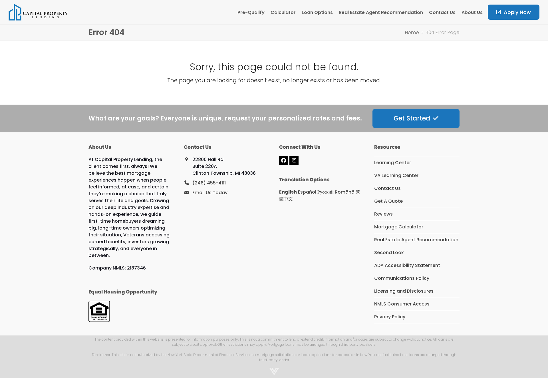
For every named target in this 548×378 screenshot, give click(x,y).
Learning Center (392, 162)
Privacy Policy (389, 316)
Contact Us (387, 188)
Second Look (389, 252)
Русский (325, 192)
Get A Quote (388, 201)
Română (344, 192)
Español (307, 192)
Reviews (383, 214)
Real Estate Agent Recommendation (416, 239)
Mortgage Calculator (398, 227)
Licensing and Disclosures (404, 291)
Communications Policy (401, 278)
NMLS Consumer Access (402, 304)
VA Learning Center (396, 175)
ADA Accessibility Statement (407, 265)
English (288, 192)
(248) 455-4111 (209, 183)
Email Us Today (209, 192)
